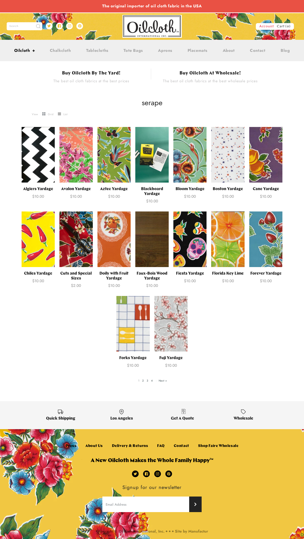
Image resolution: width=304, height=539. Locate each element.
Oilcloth (24, 50)
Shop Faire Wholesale (218, 446)
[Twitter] (49, 26)
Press (71, 446)
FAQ (161, 446)
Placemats (197, 50)
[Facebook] (59, 26)
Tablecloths (97, 50)
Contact (257, 50)
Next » (163, 381)
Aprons (165, 50)
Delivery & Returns (130, 446)
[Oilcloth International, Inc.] (152, 17)
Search (13, 26)
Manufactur (198, 531)
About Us (94, 446)
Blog (285, 50)
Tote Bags (133, 50)
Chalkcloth (60, 50)
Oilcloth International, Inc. (141, 531)
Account (266, 26)
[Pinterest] (79, 26)
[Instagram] (69, 26)
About (229, 50)
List (65, 114)
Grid (51, 114)
